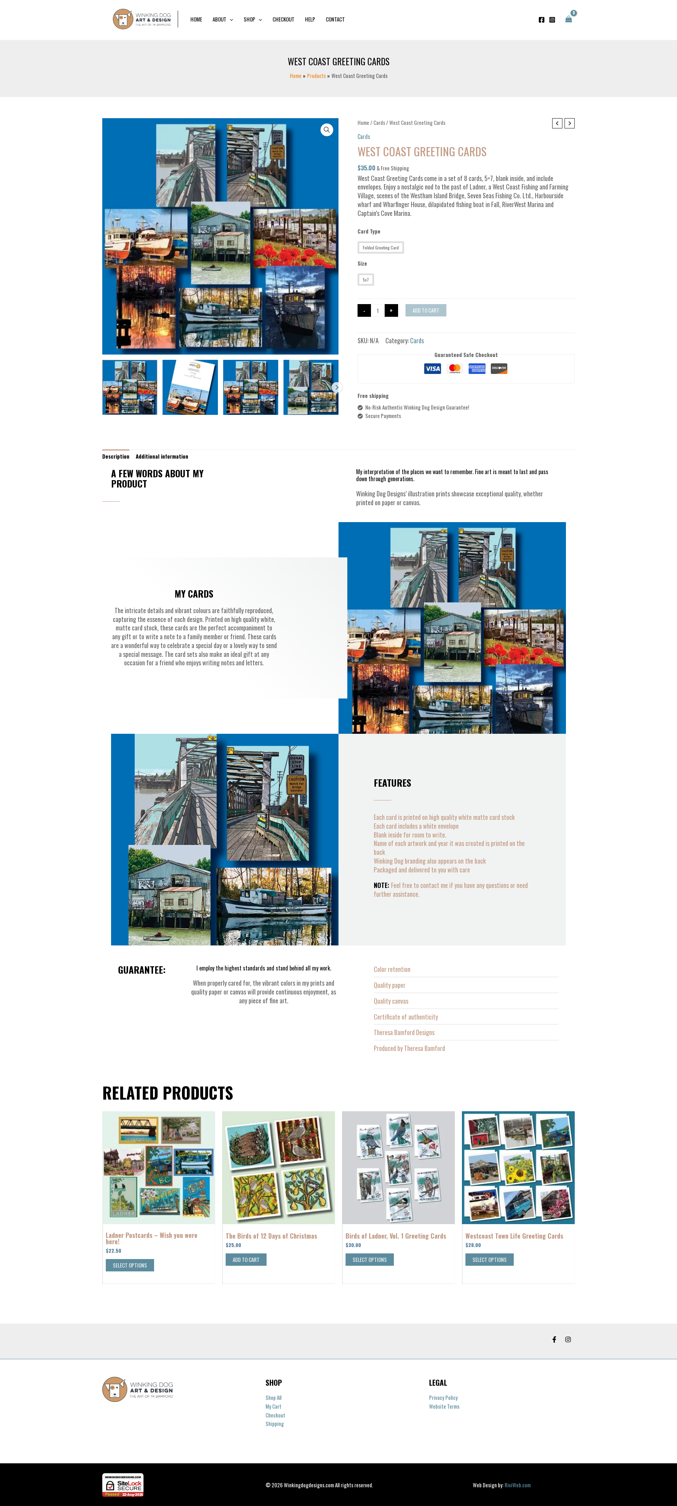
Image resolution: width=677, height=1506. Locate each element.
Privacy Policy (443, 1397)
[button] (229, 19)
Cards (379, 122)
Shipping (275, 1423)
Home (363, 122)
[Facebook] (541, 20)
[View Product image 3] (250, 387)
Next (336, 387)
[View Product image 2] (190, 387)
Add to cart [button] (246, 1259)
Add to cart (426, 310)
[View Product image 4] (310, 387)
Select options (130, 1265)
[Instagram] (552, 20)
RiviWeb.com (518, 1485)
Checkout (275, 1415)
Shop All (273, 1397)
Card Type (369, 231)
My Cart (273, 1406)
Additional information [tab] (162, 456)
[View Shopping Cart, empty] (568, 19)
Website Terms (444, 1406)
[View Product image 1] (129, 387)
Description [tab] (115, 456)
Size (362, 263)
